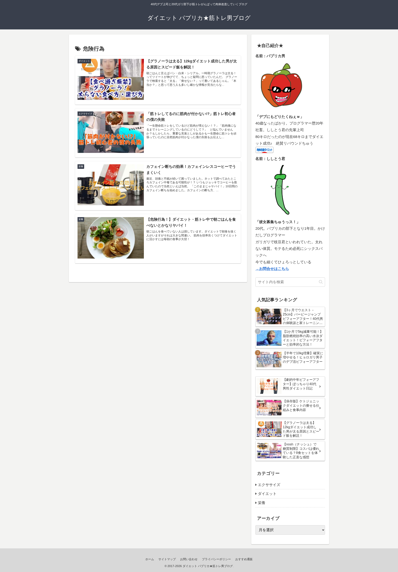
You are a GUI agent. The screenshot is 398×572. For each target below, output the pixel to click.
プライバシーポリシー (216, 559)
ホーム (149, 559)
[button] (320, 281)
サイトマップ (167, 559)
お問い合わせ (189, 559)
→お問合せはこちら (272, 269)
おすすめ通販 (244, 559)
